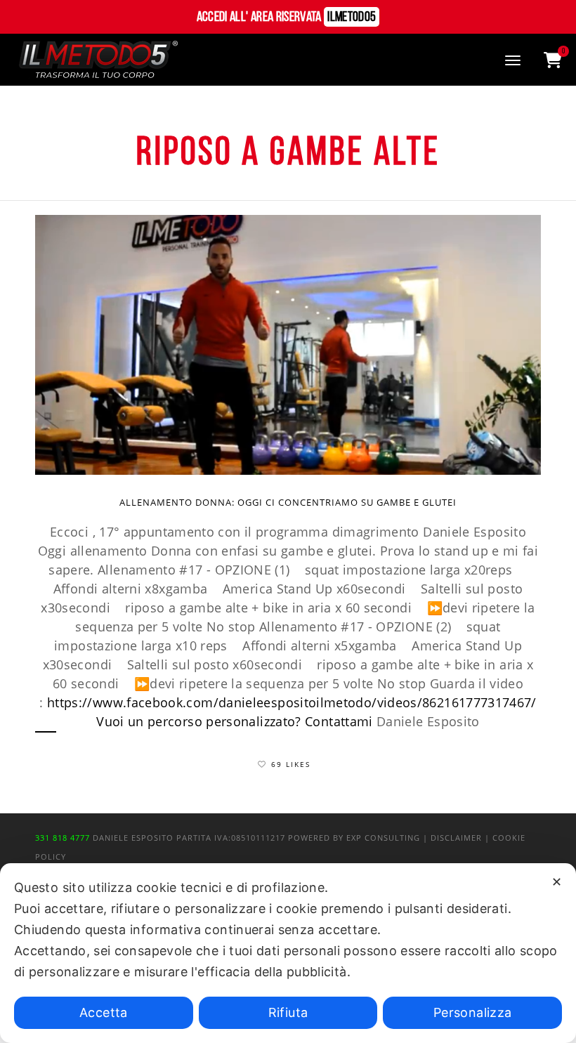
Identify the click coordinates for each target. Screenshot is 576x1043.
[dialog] (288, 953)
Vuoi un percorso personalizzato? (198, 721)
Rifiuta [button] (288, 1012)
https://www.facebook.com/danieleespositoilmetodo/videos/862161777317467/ (292, 702)
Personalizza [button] (472, 1012)
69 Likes (290, 764)
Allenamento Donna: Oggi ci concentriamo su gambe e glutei (288, 502)
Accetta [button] (103, 1012)
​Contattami (339, 721)
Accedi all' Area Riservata (287, 18)
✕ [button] (556, 881)
